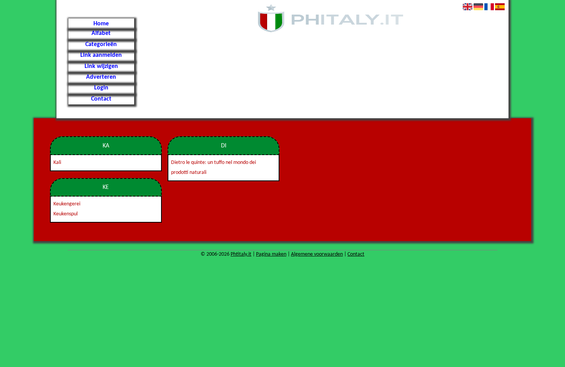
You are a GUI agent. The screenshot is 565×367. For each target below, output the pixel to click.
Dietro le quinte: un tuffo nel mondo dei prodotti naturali (213, 167)
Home (101, 24)
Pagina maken (271, 254)
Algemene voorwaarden (317, 254)
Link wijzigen (101, 66)
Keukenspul (65, 214)
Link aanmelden (101, 55)
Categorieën (101, 44)
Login (101, 88)
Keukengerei (66, 204)
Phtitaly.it (241, 254)
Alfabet (101, 33)
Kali (57, 162)
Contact (101, 99)
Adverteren (101, 77)
